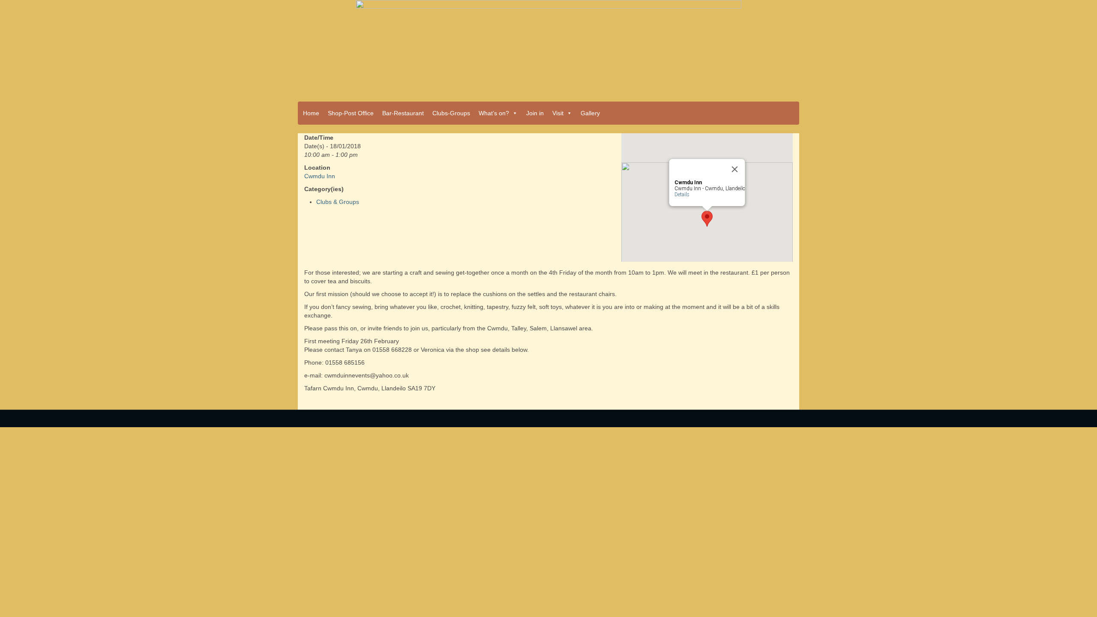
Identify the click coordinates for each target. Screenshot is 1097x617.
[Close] (735, 169)
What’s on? (494, 113)
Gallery (590, 113)
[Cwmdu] (548, 48)
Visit (557, 113)
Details (681, 195)
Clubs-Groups (451, 113)
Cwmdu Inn (319, 176)
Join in (535, 113)
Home (311, 113)
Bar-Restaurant (403, 113)
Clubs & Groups (337, 201)
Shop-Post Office (351, 113)
